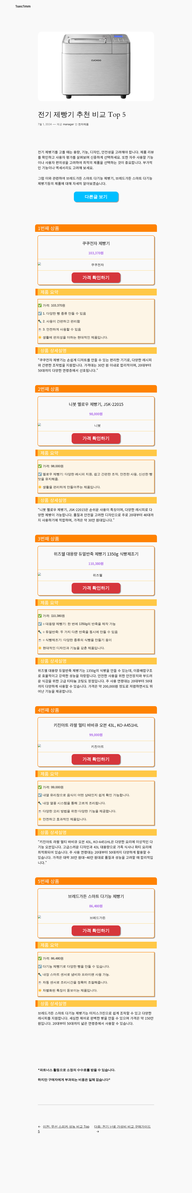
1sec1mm (23, 6)
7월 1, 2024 (45, 124)
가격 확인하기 (96, 277)
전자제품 (83, 124)
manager (68, 124)
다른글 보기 (96, 196)
